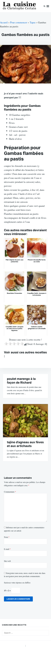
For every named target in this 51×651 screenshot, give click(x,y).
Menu (48, 6)
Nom (6, 537)
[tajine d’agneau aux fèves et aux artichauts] (25, 420)
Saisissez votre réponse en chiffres (17, 582)
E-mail (7, 549)
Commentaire (10, 491)
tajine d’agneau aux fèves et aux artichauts (25, 444)
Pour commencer (18, 22)
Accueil (4, 22)
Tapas (33, 22)
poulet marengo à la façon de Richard (21, 380)
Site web (7, 561)
